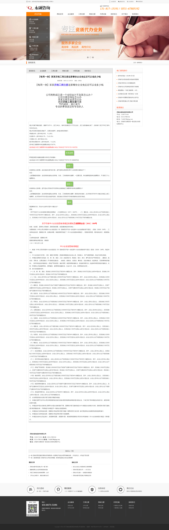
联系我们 (140, 1)
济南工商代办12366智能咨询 (126, 83)
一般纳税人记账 (117, 508)
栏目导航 (38, 14)
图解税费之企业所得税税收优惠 (39, 469)
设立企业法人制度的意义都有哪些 (82, 466)
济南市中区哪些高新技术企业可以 (128, 97)
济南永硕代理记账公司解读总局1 (82, 475)
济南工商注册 (70, 102)
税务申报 (131, 505)
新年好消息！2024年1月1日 (126, 76)
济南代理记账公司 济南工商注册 (128, 101)
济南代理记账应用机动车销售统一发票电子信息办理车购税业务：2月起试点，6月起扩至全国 (61, 455)
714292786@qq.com (54, 439)
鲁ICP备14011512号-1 (96, 526)
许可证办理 (71, 508)
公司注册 (85, 505)
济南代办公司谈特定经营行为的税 (128, 86)
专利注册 (100, 508)
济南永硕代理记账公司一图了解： (39, 466)
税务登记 (114, 14)
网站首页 (60, 14)
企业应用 (113, 1)
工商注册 (81, 14)
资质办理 (70, 505)
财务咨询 (131, 508)
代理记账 (103, 14)
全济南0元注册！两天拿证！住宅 (128, 94)
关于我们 (124, 14)
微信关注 (122, 1)
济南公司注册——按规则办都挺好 (82, 472)
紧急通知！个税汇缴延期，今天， (128, 90)
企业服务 (71, 14)
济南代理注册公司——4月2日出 (82, 469)
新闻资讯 (139, 62)
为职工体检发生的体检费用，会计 (39, 472)
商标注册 (92, 14)
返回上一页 (69, 451)
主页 (134, 62)
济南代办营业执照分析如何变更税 (128, 79)
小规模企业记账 (117, 505)
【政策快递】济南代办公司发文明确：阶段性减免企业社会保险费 (53, 458)
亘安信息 (112, 526)
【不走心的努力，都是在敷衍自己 (39, 475)
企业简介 (131, 1)
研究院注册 (86, 508)
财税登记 (132, 502)
